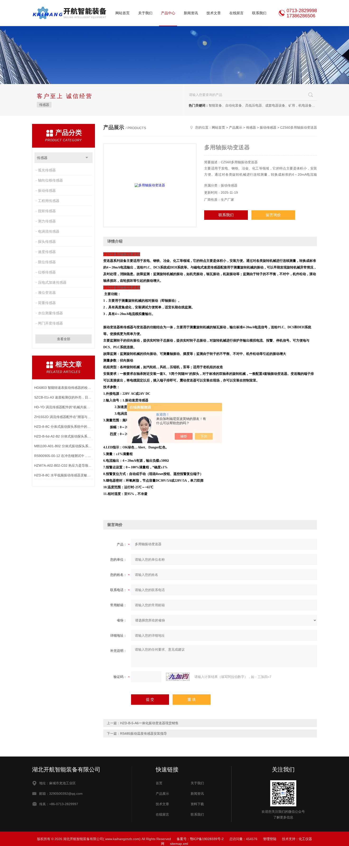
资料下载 (197, 804)
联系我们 (259, 13)
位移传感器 (47, 272)
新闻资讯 (191, 13)
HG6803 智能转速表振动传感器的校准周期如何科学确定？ (63, 388)
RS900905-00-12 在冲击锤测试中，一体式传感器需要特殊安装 (63, 456)
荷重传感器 (47, 303)
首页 (159, 783)
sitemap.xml (179, 844)
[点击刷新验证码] (178, 677)
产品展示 (235, 127)
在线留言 (236, 13)
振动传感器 (47, 190)
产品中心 (168, 13)
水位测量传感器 (50, 313)
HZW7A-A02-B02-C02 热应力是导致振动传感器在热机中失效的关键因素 (63, 465)
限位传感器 (47, 262)
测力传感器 (47, 221)
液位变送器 (47, 293)
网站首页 (122, 13)
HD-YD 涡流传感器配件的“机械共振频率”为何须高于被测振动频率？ (63, 407)
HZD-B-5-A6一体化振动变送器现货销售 (149, 723)
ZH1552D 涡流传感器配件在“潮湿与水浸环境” (63, 417)
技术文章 (214, 13)
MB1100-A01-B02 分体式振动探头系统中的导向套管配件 (63, 446)
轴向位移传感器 (50, 180)
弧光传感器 (47, 170)
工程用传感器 (48, 201)
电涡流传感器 (48, 231)
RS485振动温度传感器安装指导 (143, 733)
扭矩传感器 (47, 211)
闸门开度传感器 (50, 323)
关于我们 (145, 13)
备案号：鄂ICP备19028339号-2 (200, 839)
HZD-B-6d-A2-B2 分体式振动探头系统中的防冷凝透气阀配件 (63, 436)
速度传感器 (47, 252)
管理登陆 (269, 839)
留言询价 (273, 215)
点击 (87, 157)
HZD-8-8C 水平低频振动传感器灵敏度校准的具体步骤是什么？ (63, 475)
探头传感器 (47, 242)
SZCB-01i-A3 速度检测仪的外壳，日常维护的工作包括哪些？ (63, 397)
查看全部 (63, 339)
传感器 (44, 105)
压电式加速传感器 (52, 282)
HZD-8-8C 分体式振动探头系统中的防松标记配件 (63, 426)
